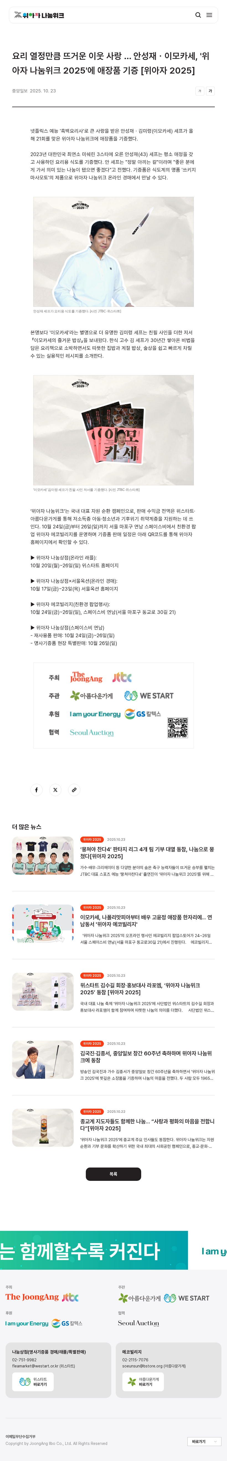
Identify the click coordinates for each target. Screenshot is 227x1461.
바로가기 (198, 1441)
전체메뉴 (209, 15)
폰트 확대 (210, 91)
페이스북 (36, 790)
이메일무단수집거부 (20, 1436)
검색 (198, 15)
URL (74, 790)
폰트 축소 (199, 91)
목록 (113, 1174)
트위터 (55, 790)
